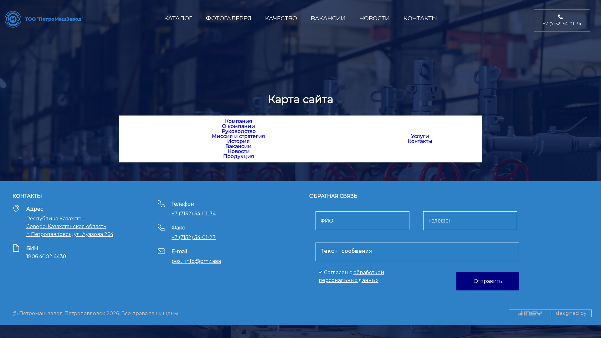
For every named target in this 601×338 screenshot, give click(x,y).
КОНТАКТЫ (420, 18)
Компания (238, 121)
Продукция (238, 156)
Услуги (420, 136)
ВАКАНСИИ (328, 18)
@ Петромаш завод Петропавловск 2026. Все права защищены (95, 313)
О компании (238, 126)
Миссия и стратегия (238, 136)
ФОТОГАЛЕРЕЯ (228, 18)
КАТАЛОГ (178, 18)
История (238, 141)
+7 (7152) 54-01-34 (194, 214)
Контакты (420, 141)
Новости (239, 151)
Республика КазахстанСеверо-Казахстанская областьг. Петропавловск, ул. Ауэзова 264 (69, 226)
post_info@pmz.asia (196, 261)
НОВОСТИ (374, 18)
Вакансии (238, 146)
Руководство (239, 131)
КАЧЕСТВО (281, 18)
